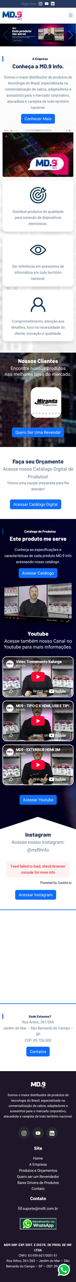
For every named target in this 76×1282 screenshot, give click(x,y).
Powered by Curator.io (56, 883)
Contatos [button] (38, 1051)
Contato (38, 1188)
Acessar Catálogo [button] (38, 573)
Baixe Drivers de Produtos (38, 1183)
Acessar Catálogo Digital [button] (35, 504)
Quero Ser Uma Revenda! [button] (38, 432)
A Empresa (38, 1164)
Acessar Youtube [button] (38, 799)
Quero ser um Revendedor (38, 1176)
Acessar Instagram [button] (36, 894)
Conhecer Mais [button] (38, 118)
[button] (71, 15)
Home (38, 1158)
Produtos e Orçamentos (38, 1170)
